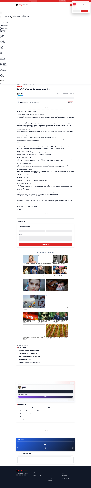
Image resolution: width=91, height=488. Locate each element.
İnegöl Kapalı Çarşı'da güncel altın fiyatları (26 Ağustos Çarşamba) (30, 410)
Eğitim (1, 51)
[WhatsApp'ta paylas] (20, 95)
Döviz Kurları (2, 58)
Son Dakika (2, 35)
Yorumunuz (21, 234)
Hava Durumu (2, 59)
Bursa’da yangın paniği (23, 419)
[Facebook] (45, 81)
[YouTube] (45, 83)
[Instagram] (23, 475)
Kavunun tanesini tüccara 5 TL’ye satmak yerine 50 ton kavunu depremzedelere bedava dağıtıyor (34, 407)
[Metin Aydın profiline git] (19, 387)
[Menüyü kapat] (1, 12)
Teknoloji (1, 49)
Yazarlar (1, 36)
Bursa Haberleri (2, 42)
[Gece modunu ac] (74, 1)
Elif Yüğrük (19, 86)
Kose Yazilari (23, 84)
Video (1, 37)
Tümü (73, 455)
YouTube (1, 78)
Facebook (2, 75)
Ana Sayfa (2, 34)
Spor (1, 47)
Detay (73, 441)
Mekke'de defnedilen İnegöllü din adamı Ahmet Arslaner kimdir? (29, 356)
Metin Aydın (24, 387)
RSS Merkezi (2, 66)
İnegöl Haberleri (3, 41)
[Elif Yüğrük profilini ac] (18, 94)
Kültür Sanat (2, 48)
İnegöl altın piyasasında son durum (25, 359)
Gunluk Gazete (50, 480)
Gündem (1, 43)
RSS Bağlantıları (64, 475)
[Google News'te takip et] (22, 95)
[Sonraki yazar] (73, 383)
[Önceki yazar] (71, 383)
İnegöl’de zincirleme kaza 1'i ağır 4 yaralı (25, 413)
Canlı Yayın (2, 80)
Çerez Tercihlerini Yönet (66, 478)
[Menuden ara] (11, 17)
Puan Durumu (2, 60)
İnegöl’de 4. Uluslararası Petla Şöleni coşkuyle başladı (28, 416)
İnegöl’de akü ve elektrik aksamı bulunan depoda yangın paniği (29, 362)
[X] (45, 82)
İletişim (1, 72)
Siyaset (1, 46)
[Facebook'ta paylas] (17, 95)
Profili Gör (45, 396)
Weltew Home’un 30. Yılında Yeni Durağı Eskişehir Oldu (28, 353)
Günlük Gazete (2, 64)
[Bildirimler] (71, 5)
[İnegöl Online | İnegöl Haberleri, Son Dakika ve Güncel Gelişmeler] (22, 5)
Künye (1, 71)
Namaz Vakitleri (3, 63)
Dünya (1, 53)
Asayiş (1, 54)
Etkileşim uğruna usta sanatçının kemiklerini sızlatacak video (29, 350)
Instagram (2, 77)
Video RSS (2, 69)
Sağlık (1, 52)
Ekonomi (1, 45)
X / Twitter (2, 76)
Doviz (49, 472)
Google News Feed (3, 70)
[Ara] (69, 5)
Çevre (1, 55)
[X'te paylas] (19, 95)
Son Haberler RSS (3, 68)
